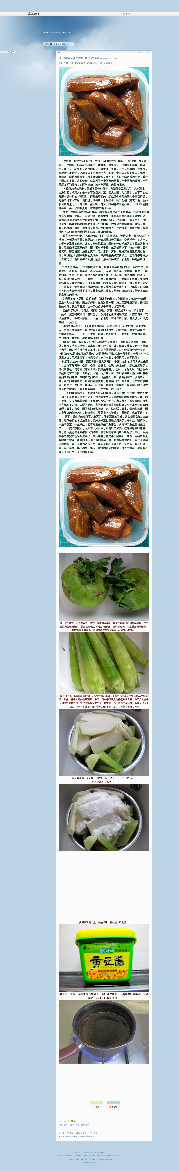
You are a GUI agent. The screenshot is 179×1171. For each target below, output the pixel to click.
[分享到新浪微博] (65, 1121)
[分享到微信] (75, 1121)
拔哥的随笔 (108, 63)
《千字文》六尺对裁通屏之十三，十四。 (82, 1133)
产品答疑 (118, 1155)
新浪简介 (61, 1155)
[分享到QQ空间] (68, 1121)
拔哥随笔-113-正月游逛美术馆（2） (80, 1136)
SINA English (109, 1155)
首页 (46, 44)
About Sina (69, 1155)
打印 (77, 1125)
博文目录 (54, 44)
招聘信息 (92, 1155)
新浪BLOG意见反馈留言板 (84, 1153)
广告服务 (77, 1155)
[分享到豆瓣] (72, 1121)
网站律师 (100, 1155)
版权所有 (93, 1163)
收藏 (65, 1125)
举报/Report (85, 1125)
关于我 (62, 44)
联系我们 (85, 1155)
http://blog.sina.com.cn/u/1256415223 (56, 32)
